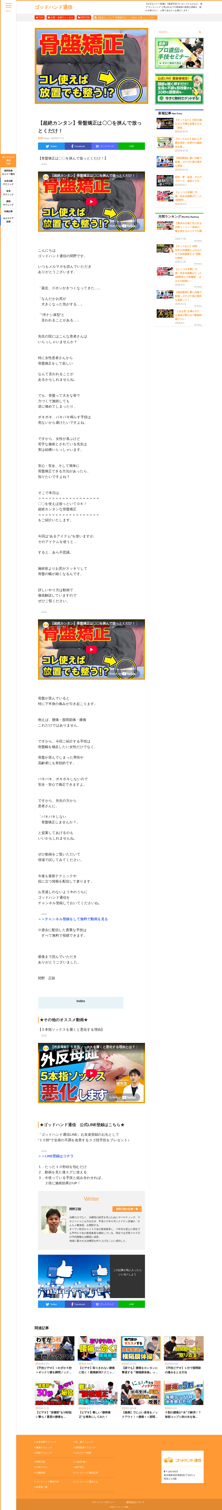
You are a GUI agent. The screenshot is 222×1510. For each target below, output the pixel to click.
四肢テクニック (44, 1452)
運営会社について (135, 1502)
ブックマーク (105, 146)
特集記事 (8, 211)
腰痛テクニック (8, 203)
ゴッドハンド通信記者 (86, 1472)
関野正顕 (40, 1461)
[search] (200, 32)
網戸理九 (79, 1467)
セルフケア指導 (8, 220)
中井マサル (41, 1467)
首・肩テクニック (84, 1442)
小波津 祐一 (81, 1461)
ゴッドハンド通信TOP (8, 160)
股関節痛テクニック (85, 1447)
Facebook (80, 146)
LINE (131, 146)
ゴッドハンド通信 (53, 7)
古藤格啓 (40, 1472)
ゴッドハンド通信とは (86, 1481)
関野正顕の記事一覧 (127, 1209)
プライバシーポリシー (103, 1502)
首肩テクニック (8, 193)
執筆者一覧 (41, 1487)
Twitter (53, 146)
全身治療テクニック (8, 183)
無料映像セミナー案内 (8, 172)
